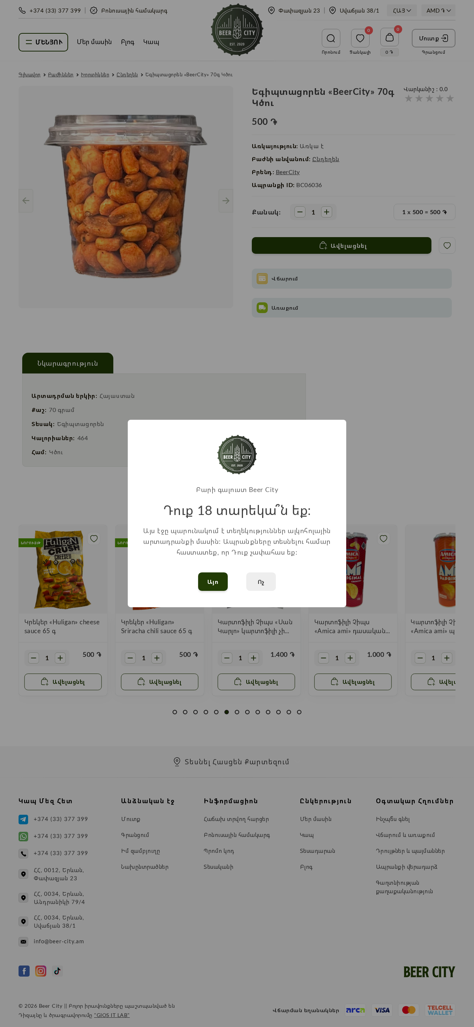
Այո (213, 582)
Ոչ (261, 582)
